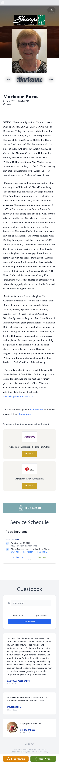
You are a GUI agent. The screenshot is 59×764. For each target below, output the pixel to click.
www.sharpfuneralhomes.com (18, 396)
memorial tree (36, 409)
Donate (29, 453)
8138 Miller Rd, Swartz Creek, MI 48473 (29, 551)
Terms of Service (37, 752)
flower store (25, 414)
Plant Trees (41, 557)
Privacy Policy (22, 752)
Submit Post (29, 621)
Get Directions (17, 557)
